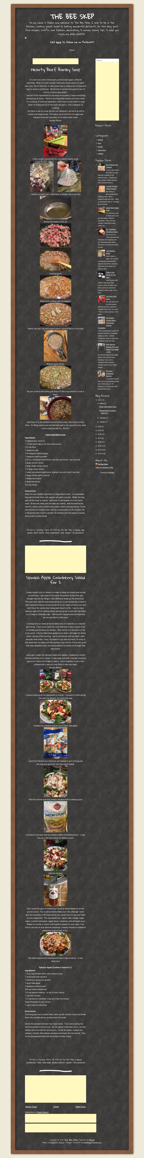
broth (41, 532)
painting (100, 154)
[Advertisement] (55, 61)
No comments (78, 532)
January (102, 422)
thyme (67, 532)
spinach (69, 1062)
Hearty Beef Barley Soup (55, 69)
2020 (100, 426)
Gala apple (46, 1062)
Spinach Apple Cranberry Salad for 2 (55, 579)
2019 (100, 430)
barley (77, 530)
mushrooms (54, 532)
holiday (100, 147)
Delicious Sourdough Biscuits (109, 373)
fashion (100, 140)
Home (72, 50)
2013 (100, 454)
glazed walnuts (58, 1062)
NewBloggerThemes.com (92, 1142)
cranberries (31, 1062)
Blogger (111, 472)
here (58, 42)
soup (62, 532)
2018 (100, 434)
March (102, 403)
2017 (100, 438)
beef (36, 532)
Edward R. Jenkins (57, 1142)
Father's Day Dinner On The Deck (111, 275)
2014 (100, 450)
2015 (100, 446)
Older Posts (80, 1107)
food (47, 532)
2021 (100, 400)
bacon (79, 1059)
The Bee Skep (102, 464)
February (103, 418)
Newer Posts (31, 1107)
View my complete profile (104, 468)
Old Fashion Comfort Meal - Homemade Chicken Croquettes (107, 323)
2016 (100, 442)
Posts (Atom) (43, 1112)
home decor (102, 150)
